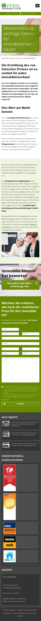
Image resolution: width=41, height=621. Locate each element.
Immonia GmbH (31, 610)
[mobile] (37, 5)
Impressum (7, 613)
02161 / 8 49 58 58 (12, 13)
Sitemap (20, 616)
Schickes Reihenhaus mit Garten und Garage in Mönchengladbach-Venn (24, 444)
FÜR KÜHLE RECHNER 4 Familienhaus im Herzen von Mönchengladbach (24, 434)
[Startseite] (11, 6)
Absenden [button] (20, 404)
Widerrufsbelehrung (19, 613)
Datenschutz (32, 613)
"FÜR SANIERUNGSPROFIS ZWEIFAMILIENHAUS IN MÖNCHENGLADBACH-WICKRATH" (24, 424)
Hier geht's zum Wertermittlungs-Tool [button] (19, 285)
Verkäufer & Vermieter (17, 58)
